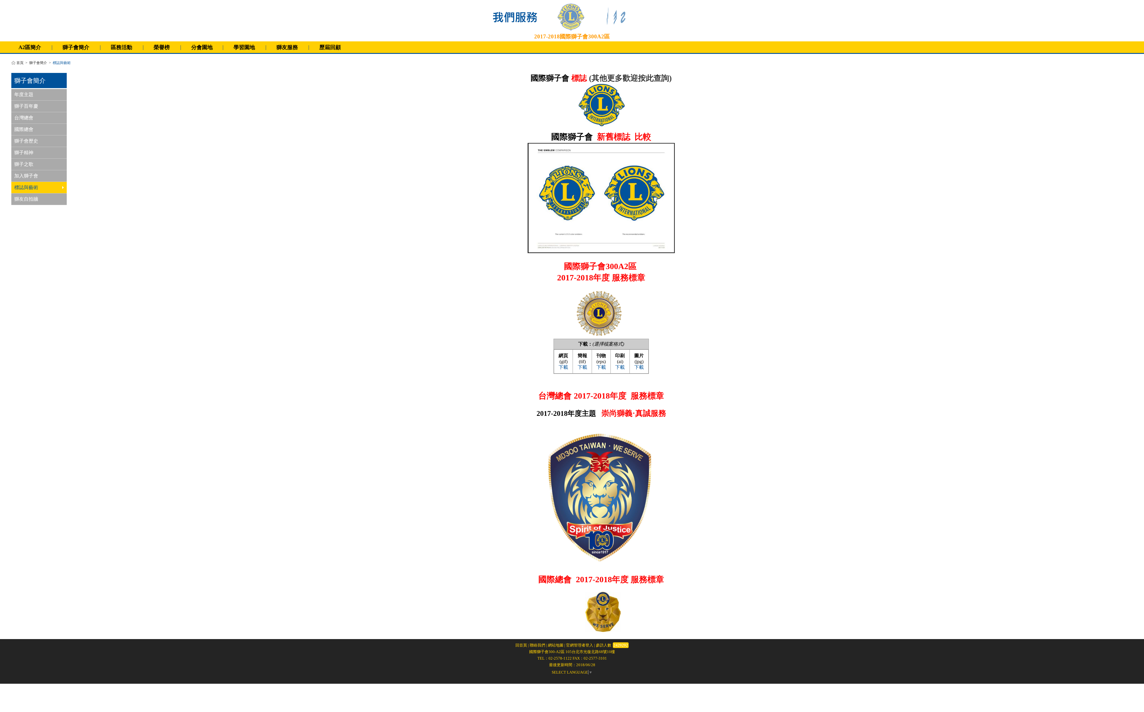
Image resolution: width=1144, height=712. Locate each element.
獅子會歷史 (26, 140)
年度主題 (23, 94)
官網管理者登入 (579, 645)
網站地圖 (555, 645)
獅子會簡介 (38, 63)
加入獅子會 (26, 175)
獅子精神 (23, 152)
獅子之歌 (23, 164)
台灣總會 (23, 117)
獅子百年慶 (26, 106)
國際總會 (23, 129)
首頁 (20, 63)
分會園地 (202, 47)
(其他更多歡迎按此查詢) (630, 78)
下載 (563, 367)
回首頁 (521, 645)
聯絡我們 (537, 645)
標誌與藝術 (26, 187)
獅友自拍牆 (26, 199)
